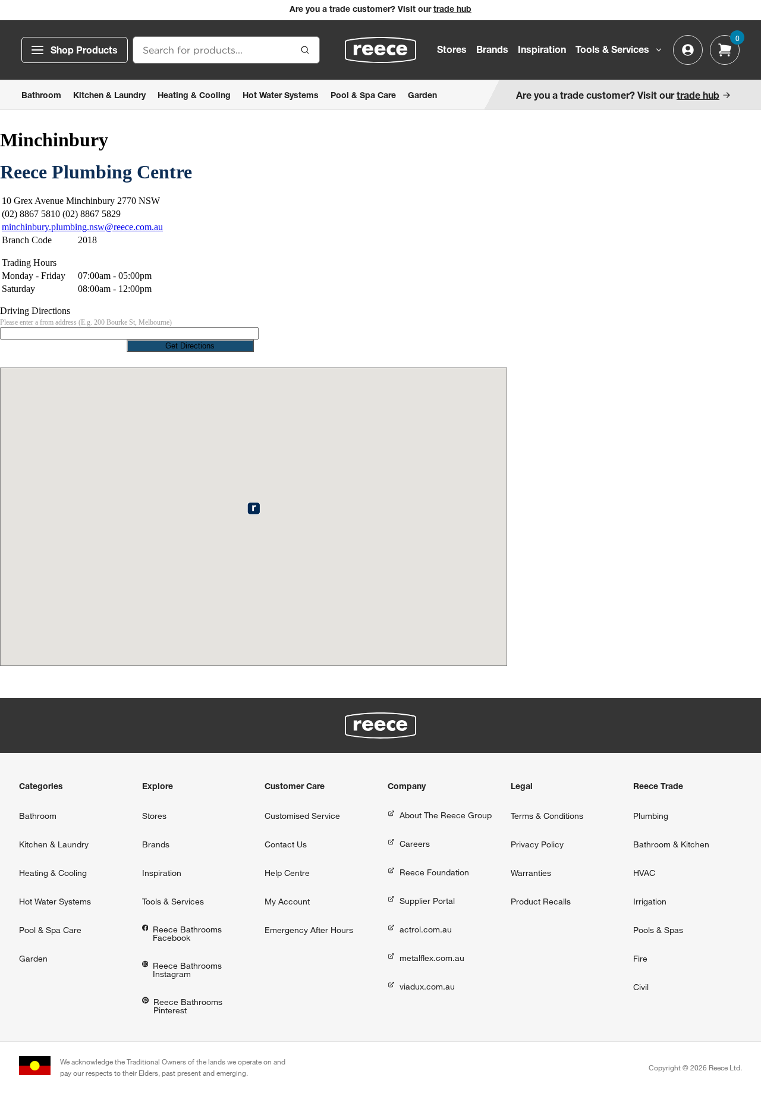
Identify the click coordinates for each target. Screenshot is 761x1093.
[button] (253, 508)
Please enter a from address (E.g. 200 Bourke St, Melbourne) (86, 322)
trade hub (452, 10)
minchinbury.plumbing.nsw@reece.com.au (82, 227)
